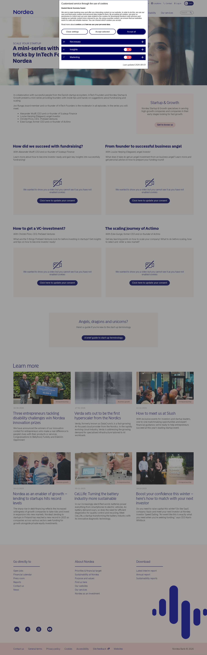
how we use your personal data (97, 24)
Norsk (69, 8)
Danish (64, 8)
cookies (78, 24)
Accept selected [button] (102, 32)
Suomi (82, 8)
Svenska (76, 8)
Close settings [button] (72, 32)
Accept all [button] (131, 32)
